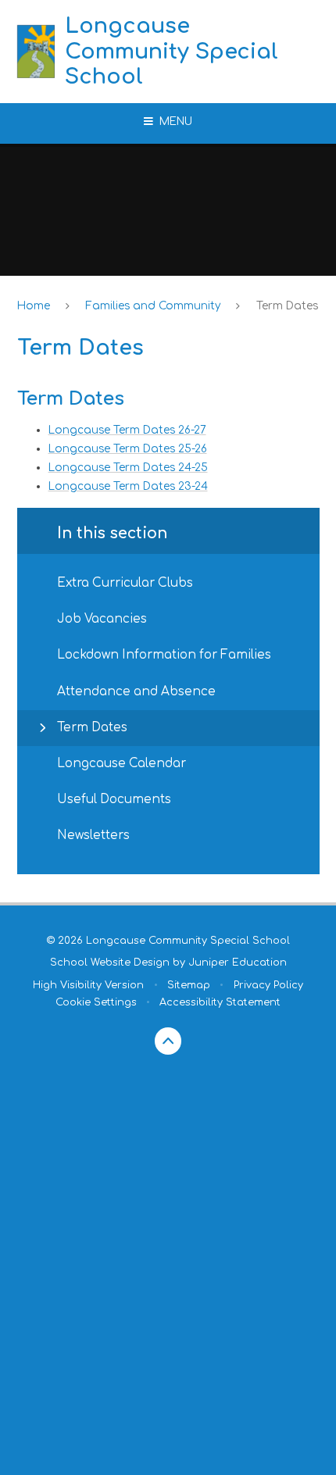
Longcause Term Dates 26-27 (127, 430)
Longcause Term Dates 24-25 (128, 467)
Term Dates (287, 306)
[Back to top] (168, 1041)
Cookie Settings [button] (96, 1002)
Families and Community (152, 306)
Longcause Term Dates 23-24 (128, 486)
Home (33, 306)
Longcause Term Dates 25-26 (127, 449)
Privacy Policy (268, 985)
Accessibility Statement (220, 1002)
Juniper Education (237, 962)
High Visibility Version (88, 985)
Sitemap (188, 985)
